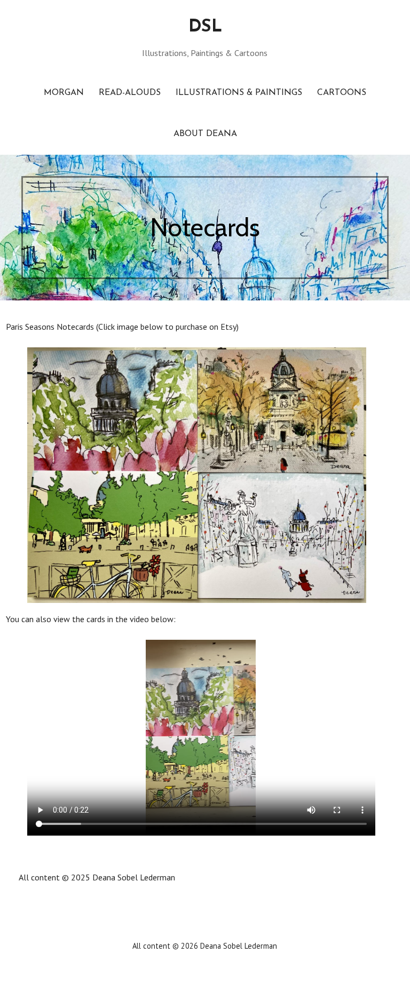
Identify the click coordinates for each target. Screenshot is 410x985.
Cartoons (341, 93)
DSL (204, 27)
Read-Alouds (130, 93)
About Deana (205, 134)
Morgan (64, 93)
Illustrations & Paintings (239, 93)
